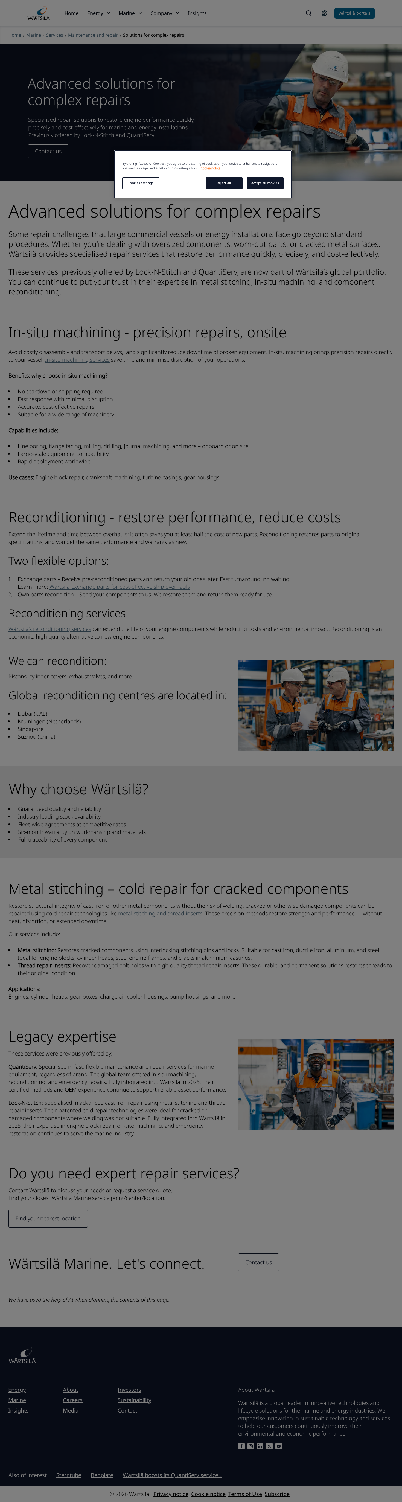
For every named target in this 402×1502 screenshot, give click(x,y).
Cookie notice (210, 168)
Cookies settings (140, 183)
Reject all (224, 183)
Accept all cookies (265, 183)
